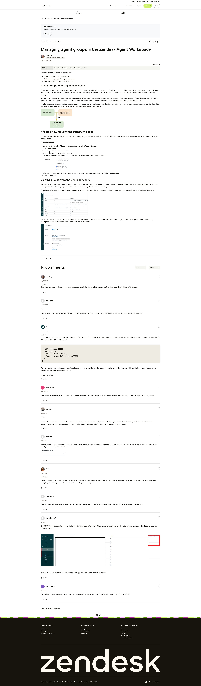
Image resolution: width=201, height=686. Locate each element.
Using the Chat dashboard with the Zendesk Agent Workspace (79, 106)
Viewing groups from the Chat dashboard (58, 81)
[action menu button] (159, 276)
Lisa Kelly (49, 55)
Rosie (48, 469)
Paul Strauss (50, 586)
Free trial (148, 6)
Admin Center (50, 146)
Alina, (45, 285)
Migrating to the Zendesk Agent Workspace (121, 287)
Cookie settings (69, 681)
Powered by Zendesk (154, 681)
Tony (47, 327)
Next (104, 615)
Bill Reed (49, 436)
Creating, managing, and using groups (127, 101)
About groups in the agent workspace (57, 76)
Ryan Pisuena (50, 387)
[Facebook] (155, 42)
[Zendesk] (100, 660)
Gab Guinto (49, 409)
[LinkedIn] (149, 42)
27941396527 (45, 526)
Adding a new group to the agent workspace (59, 79)
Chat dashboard (142, 184)
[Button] (42, 258)
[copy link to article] (158, 42)
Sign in (139, 6)
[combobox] (140, 267)
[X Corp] (152, 42)
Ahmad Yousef (51, 518)
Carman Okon (50, 496)
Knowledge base (115, 6)
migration (54, 98)
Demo (156, 6)
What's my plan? (156, 64)
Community (128, 6)
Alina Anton (50, 301)
